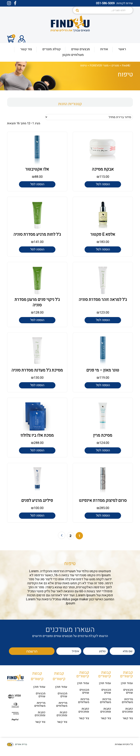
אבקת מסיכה (103, 169)
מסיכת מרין (102, 435)
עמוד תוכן (127, 683)
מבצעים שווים (128, 691)
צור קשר (128, 718)
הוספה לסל (103, 184)
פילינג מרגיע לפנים (37, 500)
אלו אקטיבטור (37, 169)
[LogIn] (21, 39)
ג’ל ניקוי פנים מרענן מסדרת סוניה (37, 302)
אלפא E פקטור (102, 234)
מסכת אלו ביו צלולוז (37, 435)
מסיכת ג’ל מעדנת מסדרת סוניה (37, 370)
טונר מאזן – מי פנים (102, 370)
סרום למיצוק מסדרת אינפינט (103, 500)
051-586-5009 (105, 3)
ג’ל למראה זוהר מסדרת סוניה (103, 299)
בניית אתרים (21, 744)
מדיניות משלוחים (127, 700)
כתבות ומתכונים (127, 710)
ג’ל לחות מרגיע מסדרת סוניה (37, 234)
